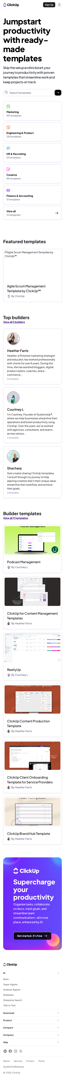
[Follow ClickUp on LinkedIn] (5, 1051)
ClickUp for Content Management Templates (32, 615)
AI (4, 973)
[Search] (57, 93)
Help (5, 1042)
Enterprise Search (12, 1000)
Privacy (30, 1061)
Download (8, 1013)
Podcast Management (24, 562)
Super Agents (10, 984)
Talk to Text (9, 1005)
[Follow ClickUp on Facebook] (10, 1051)
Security (18, 1061)
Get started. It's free (29, 935)
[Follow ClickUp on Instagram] (16, 1051)
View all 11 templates (15, 518)
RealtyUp (14, 670)
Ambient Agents (11, 989)
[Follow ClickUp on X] (21, 1051)
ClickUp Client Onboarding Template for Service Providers (30, 779)
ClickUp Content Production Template (28, 723)
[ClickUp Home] (11, 4)
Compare (8, 1027)
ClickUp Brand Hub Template (28, 833)
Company (8, 1035)
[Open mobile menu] (59, 4)
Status (6, 1061)
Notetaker (8, 995)
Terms (41, 1061)
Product (7, 1020)
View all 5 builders (14, 322)
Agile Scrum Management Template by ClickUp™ (26, 288)
